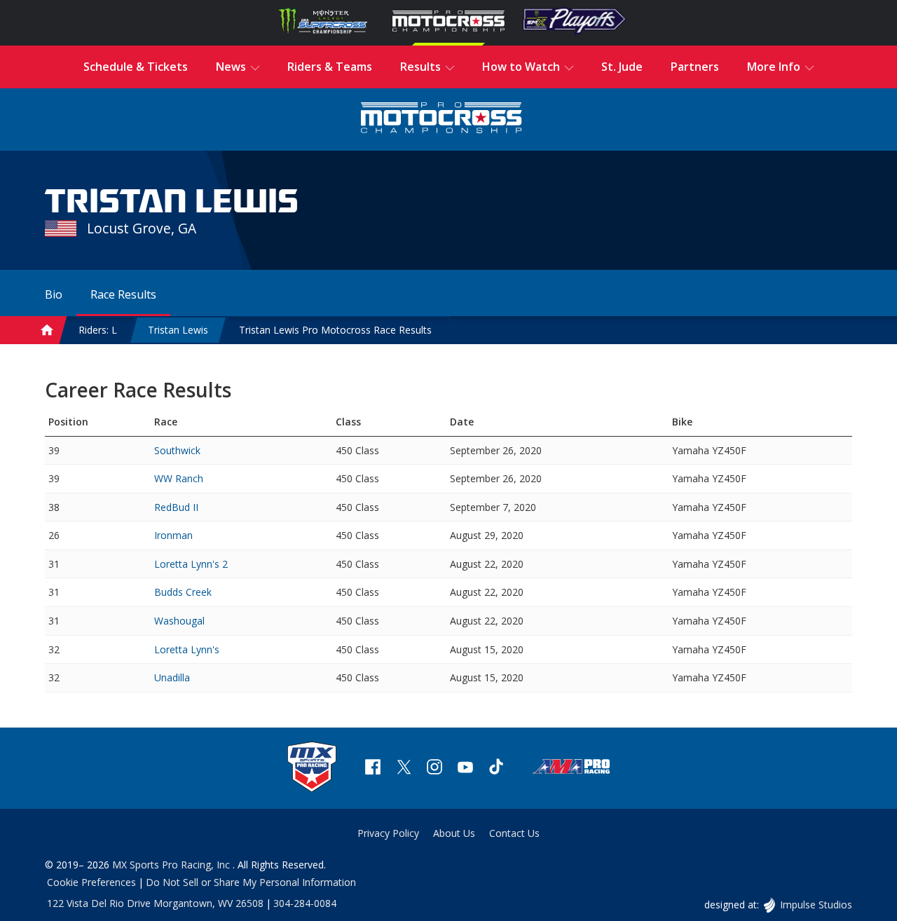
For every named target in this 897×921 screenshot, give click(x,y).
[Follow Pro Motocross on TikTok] (496, 768)
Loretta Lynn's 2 (191, 564)
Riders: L (97, 329)
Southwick (177, 450)
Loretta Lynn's (186, 649)
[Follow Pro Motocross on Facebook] (372, 768)
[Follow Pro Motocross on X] (403, 768)
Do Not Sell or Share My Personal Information (251, 882)
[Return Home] (441, 119)
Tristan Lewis (178, 329)
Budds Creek (183, 592)
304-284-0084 (304, 903)
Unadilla (172, 677)
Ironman (173, 535)
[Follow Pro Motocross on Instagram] (434, 768)
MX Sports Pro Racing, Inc (172, 864)
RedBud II (176, 507)
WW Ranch (178, 478)
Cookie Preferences (91, 882)
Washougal (179, 620)
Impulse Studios (815, 904)
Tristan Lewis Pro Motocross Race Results (335, 329)
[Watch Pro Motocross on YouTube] (465, 768)
